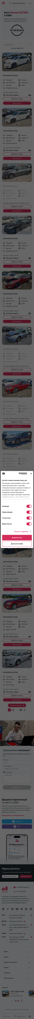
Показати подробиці (21, 531)
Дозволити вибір (17, 544)
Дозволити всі (17, 537)
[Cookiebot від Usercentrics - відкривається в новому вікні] (20, 473)
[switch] (29, 512)
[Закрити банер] (31, 473)
